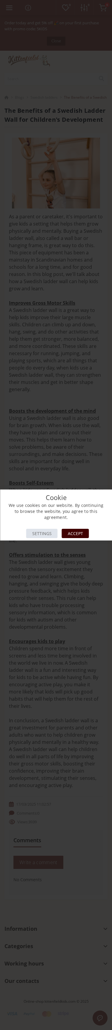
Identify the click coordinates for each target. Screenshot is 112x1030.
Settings (42, 533)
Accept (75, 533)
